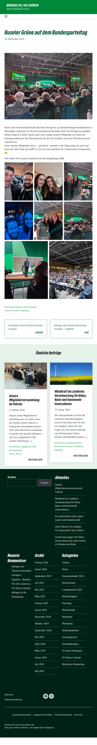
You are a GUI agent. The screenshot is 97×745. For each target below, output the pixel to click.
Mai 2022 (39, 671)
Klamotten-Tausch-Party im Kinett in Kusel (25, 329)
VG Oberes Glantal (71, 657)
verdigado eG (48, 727)
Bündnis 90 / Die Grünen (23, 5)
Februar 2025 (41, 603)
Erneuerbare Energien (64, 446)
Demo (65, 569)
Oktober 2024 (42, 623)
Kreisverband (10, 307)
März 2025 (40, 596)
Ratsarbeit (67, 616)
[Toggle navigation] (6, 16)
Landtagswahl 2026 (28, 446)
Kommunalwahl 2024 (73, 576)
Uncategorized (69, 637)
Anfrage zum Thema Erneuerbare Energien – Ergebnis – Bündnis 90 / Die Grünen (21, 575)
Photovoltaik (68, 609)
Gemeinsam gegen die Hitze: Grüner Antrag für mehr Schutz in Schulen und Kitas (70, 540)
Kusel (19, 454)
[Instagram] (51, 696)
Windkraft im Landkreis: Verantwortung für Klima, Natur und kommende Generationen (70, 397)
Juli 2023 (39, 664)
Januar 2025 (41, 609)
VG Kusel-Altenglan (72, 650)
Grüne (12, 454)
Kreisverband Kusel (18, 8)
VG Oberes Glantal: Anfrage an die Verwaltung (21, 592)
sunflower (24, 727)
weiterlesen (35, 459)
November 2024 (43, 616)
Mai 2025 (39, 589)
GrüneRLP (16, 310)
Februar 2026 (41, 562)
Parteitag (19, 307)
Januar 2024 (41, 657)
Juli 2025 (39, 582)
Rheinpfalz (67, 623)
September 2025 (43, 576)
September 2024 (43, 630)
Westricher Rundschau (73, 664)
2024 (8, 310)
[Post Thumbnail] (26, 375)
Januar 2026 (41, 569)
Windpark (59, 450)
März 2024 (40, 650)
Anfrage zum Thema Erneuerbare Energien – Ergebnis (71, 329)
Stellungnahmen (70, 630)
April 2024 (40, 643)
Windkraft (79, 446)
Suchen (12, 477)
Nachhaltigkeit (69, 596)
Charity (65, 562)
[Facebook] (45, 696)
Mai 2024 (39, 637)
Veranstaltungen (30, 307)
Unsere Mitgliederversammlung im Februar (24, 400)
